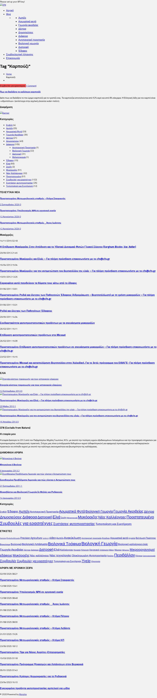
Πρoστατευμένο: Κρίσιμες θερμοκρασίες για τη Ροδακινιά (33, 676)
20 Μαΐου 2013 (7, 406)
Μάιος (111, 549)
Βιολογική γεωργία (28, 43)
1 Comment (31, 85)
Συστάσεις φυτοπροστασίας (19, 182)
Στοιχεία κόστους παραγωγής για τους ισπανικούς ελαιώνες (31, 384)
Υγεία (86, 560)
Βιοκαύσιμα (5, 544)
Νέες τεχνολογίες (60, 555)
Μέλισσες (125, 550)
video (52, 538)
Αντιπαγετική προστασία (31, 40)
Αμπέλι (22, 18)
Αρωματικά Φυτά (14, 131)
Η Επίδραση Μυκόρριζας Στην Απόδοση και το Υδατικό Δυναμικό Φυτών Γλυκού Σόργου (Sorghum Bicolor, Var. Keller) (68, 247)
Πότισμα (138, 555)
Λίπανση (85, 549)
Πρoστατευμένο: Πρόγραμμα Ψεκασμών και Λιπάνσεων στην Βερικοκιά (41, 664)
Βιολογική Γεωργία (21, 150)
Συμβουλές (8, 560)
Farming (3, 538)
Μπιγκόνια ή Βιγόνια (10, 464)
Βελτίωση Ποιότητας (146, 538)
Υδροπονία (95, 561)
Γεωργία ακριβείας (28, 25)
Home (9, 74)
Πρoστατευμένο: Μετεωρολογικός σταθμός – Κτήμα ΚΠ (32, 640)
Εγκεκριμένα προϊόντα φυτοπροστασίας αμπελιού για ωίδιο (35, 688)
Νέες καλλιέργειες (39, 555)
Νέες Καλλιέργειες (14, 173)
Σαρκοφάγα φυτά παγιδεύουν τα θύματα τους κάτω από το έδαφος (38, 283)
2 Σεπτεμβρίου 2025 (10, 204)
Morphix (23, 694)
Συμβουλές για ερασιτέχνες (19, 179)
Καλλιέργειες (66, 550)
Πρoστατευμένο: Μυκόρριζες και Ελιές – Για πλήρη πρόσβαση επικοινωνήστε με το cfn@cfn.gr (55, 259)
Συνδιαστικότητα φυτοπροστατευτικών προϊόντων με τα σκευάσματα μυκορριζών (47, 323)
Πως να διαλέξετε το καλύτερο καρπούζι (20, 91)
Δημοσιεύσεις (25, 32)
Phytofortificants (13, 538)
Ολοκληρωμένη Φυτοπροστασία (89, 555)
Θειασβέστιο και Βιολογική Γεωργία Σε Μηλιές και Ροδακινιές (31, 491)
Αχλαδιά (131, 538)
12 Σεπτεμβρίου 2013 (10, 391)
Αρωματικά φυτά (27, 21)
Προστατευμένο (13, 176)
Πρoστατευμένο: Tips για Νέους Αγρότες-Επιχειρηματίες (32, 652)
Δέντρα (22, 29)
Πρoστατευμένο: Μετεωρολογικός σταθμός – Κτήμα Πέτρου (34, 616)
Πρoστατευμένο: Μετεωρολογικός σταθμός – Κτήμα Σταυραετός (32, 198)
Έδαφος (22, 51)
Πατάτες (110, 555)
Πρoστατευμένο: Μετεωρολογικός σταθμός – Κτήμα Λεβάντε (35, 628)
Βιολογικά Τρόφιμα (64, 544)
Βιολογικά (16, 544)
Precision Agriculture (31, 538)
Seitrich (45, 538)
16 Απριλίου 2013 (8, 421)
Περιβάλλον (124, 555)
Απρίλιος (106, 538)
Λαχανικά (94, 550)
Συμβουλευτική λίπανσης (19, 54)
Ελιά (8, 163)
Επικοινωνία (13, 58)
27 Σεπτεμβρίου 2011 (10, 485)
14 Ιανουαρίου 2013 (9, 498)
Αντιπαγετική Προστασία (24, 147)
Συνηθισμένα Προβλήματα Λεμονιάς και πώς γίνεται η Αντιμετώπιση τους (37, 479)
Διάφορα (23, 36)
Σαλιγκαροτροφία (149, 556)
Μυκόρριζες (11, 170)
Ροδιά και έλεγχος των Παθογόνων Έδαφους (26, 311)
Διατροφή (23, 47)
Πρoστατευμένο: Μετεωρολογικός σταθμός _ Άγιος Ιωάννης (30, 222)
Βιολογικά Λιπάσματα (35, 544)
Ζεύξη (9, 166)
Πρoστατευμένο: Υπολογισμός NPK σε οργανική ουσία (28, 210)
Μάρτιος (118, 549)
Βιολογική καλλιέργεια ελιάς (133, 544)
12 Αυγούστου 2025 (10, 216)
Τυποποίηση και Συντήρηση (19, 186)
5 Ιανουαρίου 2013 (9, 470)
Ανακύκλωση (72, 538)
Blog (8, 14)
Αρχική (10, 10)
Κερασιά (77, 549)
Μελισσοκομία (19, 157)
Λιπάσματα (104, 549)
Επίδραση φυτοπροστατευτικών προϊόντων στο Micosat (33, 335)
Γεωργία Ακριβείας (14, 134)
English (9, 125)
